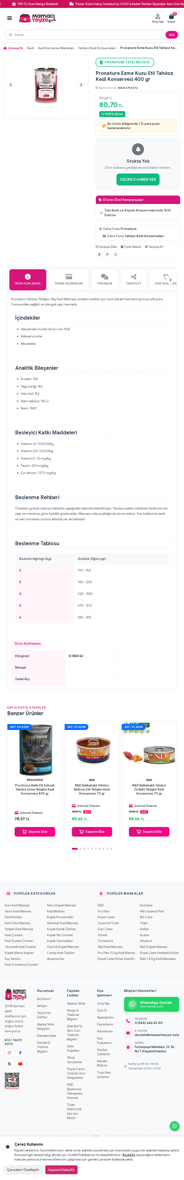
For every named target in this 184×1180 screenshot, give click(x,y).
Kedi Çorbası (14, 935)
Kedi (30, 48)
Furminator (105, 941)
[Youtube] (20, 1063)
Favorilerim (105, 1024)
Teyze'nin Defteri (44, 1015)
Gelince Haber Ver (138, 179)
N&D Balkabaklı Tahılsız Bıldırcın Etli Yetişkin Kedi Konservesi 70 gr (92, 790)
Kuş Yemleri (12, 959)
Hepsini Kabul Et (61, 1170)
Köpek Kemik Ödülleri (61, 929)
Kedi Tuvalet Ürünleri (19, 941)
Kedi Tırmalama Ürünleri (21, 965)
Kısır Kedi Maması (17, 905)
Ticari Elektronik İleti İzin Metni (74, 1111)
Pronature (129, 229)
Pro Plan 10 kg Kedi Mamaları (117, 953)
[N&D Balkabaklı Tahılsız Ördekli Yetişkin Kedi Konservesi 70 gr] (149, 749)
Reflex (144, 929)
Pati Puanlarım (104, 1040)
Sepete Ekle (38, 832)
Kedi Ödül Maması (17, 923)
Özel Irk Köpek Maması (63, 947)
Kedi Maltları (56, 911)
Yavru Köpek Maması (61, 905)
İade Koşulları (73, 1048)
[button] (11, 85)
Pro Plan (103, 911)
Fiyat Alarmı (132, 247)
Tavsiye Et (156, 247)
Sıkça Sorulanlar (74, 1059)
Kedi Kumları (13, 917)
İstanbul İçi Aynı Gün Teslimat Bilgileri (74, 1032)
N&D (92, 780)
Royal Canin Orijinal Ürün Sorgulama (76, 1073)
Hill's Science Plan (152, 911)
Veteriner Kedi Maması (62, 923)
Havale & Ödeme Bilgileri (43, 1047)
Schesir (103, 935)
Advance (146, 941)
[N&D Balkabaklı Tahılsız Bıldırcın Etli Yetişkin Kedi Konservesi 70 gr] (92, 749)
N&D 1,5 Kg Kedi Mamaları (158, 959)
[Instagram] (9, 1052)
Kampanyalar (47, 1036)
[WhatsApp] (115, 254)
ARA (172, 34)
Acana (144, 935)
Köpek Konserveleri (60, 917)
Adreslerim (105, 1031)
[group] (46, 85)
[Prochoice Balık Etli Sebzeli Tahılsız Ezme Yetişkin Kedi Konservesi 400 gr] (34, 749)
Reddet (128, 1155)
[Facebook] (99, 254)
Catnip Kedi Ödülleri (61, 953)
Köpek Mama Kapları (19, 953)
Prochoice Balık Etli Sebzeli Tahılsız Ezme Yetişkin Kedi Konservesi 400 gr (35, 790)
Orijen (144, 923)
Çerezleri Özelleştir (23, 1170)
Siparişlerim (105, 1017)
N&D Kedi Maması (110, 947)
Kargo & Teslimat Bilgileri (73, 1014)
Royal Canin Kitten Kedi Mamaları (117, 959)
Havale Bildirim (102, 1063)
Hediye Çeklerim (103, 1052)
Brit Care (146, 917)
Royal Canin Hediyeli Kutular (159, 953)
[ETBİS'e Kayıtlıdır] (12, 1081)
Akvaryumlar (55, 959)
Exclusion (146, 905)
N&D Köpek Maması (153, 947)
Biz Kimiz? (44, 999)
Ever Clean (105, 929)
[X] (9, 1063)
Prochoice (35, 780)
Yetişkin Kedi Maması (19, 929)
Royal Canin (106, 917)
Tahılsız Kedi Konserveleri (97, 48)
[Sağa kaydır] (170, 280)
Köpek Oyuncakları (60, 941)
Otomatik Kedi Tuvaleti (20, 947)
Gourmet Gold (108, 923)
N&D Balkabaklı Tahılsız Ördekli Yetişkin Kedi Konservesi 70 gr (149, 790)
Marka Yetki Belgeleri (45, 1026)
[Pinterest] (107, 254)
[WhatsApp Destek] (174, 1126)
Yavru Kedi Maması (18, 911)
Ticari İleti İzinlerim (104, 1075)
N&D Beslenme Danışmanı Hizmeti (74, 1091)
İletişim (42, 1006)
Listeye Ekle (108, 247)
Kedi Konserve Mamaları (56, 48)
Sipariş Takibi (76, 1003)
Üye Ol (102, 1010)
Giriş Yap (103, 1003)
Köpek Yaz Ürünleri (60, 935)
